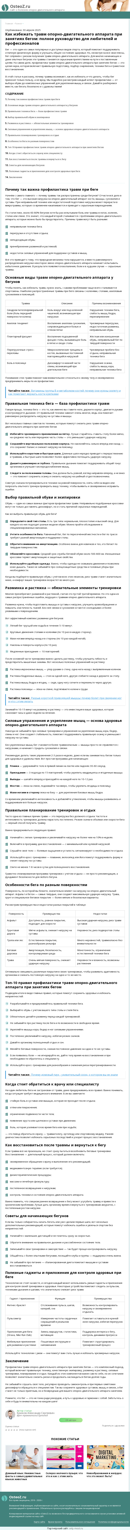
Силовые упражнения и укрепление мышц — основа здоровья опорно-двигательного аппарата (57, 129)
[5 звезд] (17, 1430)
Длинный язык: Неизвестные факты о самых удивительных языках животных (23, 1476)
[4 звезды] (14, 1430)
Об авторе (70, 1420)
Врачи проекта (55, 1522)
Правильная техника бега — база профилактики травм (36, 111)
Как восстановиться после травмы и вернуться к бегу (35, 159)
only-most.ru (76, 1528)
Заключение (13, 177)
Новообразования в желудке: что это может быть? (104, 1475)
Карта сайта (39, 1522)
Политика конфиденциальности (113, 1522)
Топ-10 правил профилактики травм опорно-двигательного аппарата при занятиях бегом (54, 147)
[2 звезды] (9, 1430)
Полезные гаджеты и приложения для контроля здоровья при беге (42, 171)
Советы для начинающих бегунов (25, 165)
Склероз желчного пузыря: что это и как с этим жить (64, 1475)
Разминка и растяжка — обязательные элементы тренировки (39, 123)
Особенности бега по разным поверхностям (29, 141)
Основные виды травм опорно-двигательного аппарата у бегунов (41, 105)
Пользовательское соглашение (80, 1522)
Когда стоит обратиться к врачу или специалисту (33, 153)
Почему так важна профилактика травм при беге (32, 99)
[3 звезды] (12, 1430)
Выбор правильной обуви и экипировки (27, 117)
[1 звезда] (6, 1430)
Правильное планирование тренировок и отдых (32, 135)
